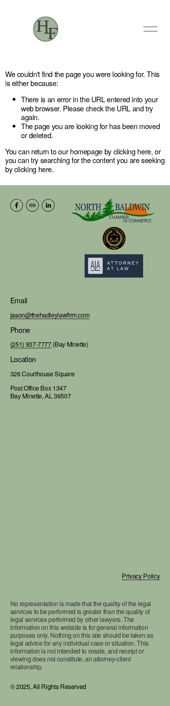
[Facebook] (16, 205)
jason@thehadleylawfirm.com (50, 315)
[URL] (32, 205)
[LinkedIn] (48, 205)
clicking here (132, 151)
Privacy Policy (141, 576)
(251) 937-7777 (30, 344)
